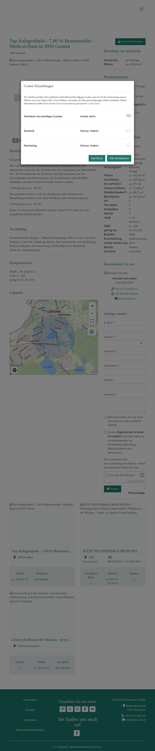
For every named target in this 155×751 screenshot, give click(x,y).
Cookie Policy (93, 103)
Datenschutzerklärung (66, 103)
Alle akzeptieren (119, 158)
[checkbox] (128, 115)
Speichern (97, 158)
